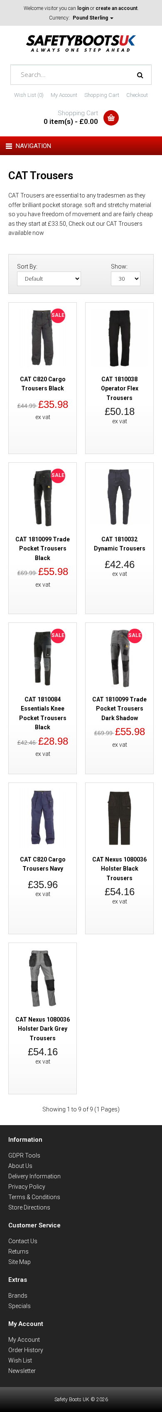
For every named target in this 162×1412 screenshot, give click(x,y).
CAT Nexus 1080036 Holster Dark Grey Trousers (42, 1029)
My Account (64, 95)
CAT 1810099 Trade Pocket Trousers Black (42, 548)
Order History (25, 1350)
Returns (18, 1251)
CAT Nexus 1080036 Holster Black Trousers (119, 868)
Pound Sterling (91, 18)
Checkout (137, 95)
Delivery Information (34, 1176)
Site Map (19, 1262)
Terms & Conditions (34, 1197)
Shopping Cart (101, 95)
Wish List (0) (29, 95)
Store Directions (29, 1207)
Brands (17, 1295)
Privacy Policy (26, 1186)
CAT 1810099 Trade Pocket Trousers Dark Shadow (119, 708)
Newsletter (22, 1371)
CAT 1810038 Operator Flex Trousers (119, 388)
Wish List (20, 1360)
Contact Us (22, 1241)
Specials (19, 1306)
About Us (20, 1166)
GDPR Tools (24, 1155)
